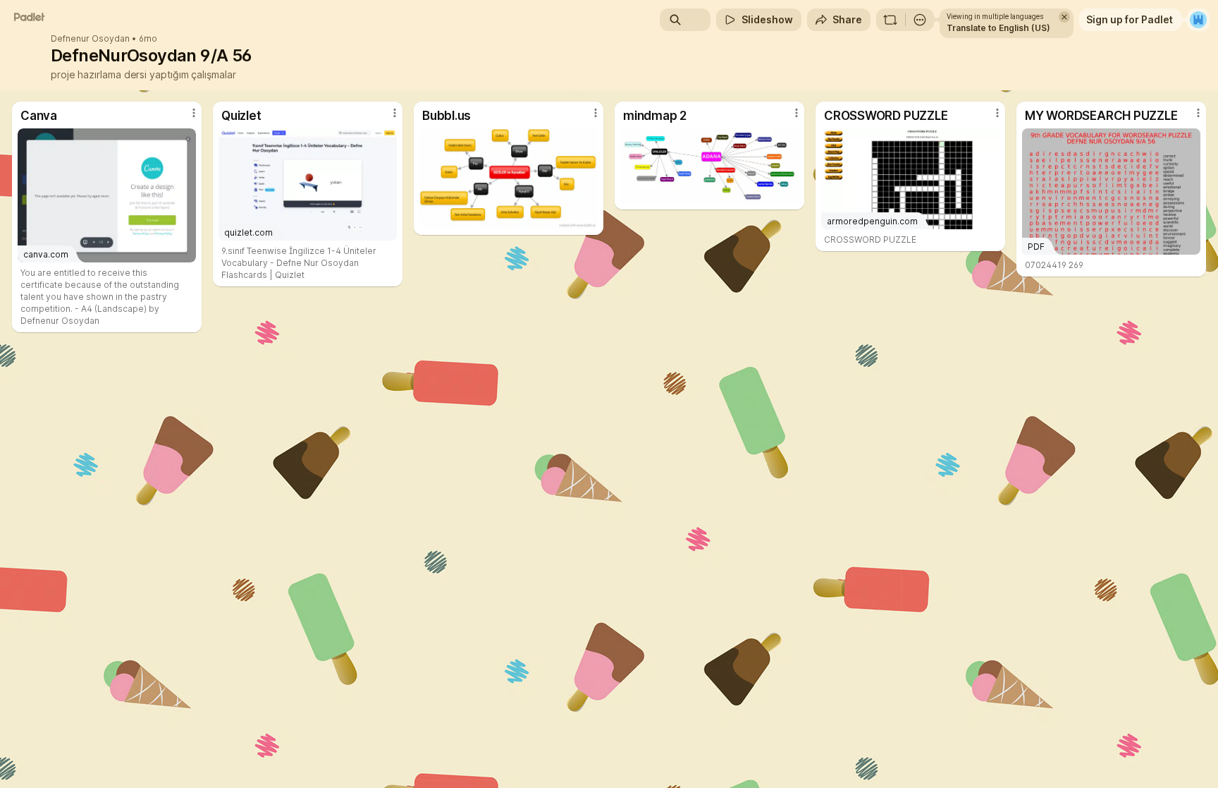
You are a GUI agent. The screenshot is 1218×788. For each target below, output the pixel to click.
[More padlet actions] (920, 19)
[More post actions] (194, 113)
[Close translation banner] (1064, 17)
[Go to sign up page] (1198, 19)
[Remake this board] (890, 19)
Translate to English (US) (998, 28)
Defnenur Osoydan (90, 39)
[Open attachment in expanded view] (508, 178)
